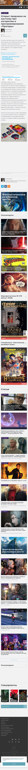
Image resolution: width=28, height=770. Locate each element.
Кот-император (8, 29)
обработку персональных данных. (13, 760)
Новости (5, 13)
